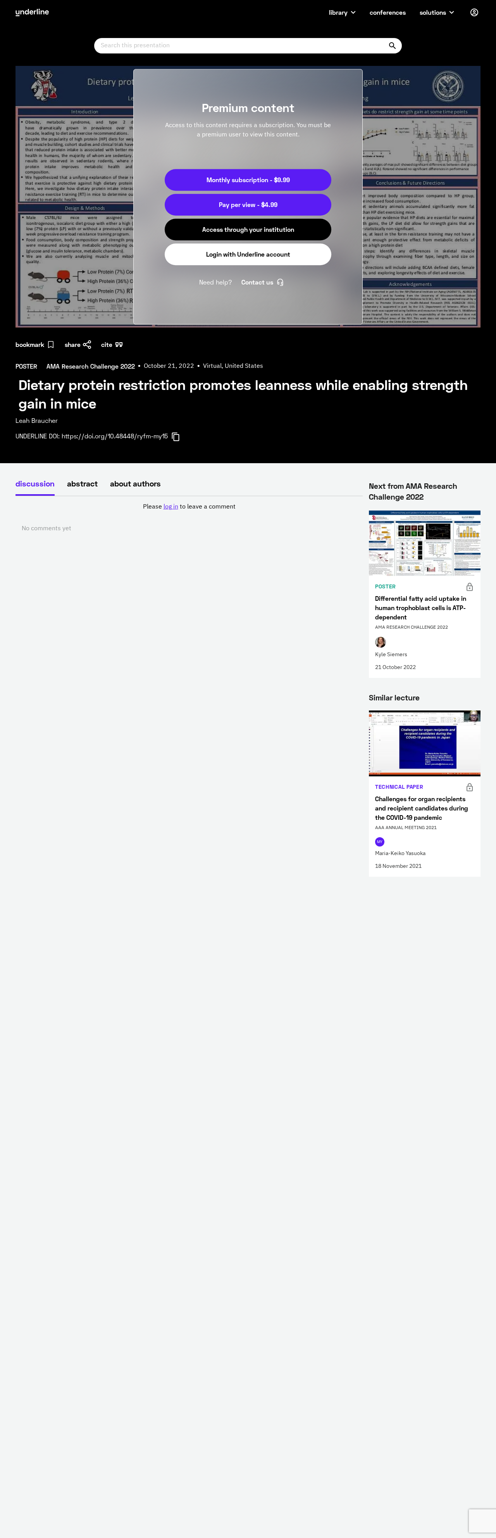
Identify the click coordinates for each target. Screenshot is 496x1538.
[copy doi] (180, 436)
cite (106, 344)
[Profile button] (474, 12)
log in (171, 507)
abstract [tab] (82, 483)
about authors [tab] (135, 483)
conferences (388, 12)
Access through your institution (248, 229)
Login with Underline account (248, 254)
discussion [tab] (35, 483)
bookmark (30, 344)
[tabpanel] (189, 518)
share (73, 344)
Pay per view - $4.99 (248, 204)
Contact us (257, 282)
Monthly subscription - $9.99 (248, 179)
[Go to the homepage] (32, 12)
